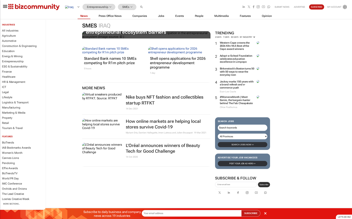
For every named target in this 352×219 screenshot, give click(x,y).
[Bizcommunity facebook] (253, 7)
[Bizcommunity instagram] (258, 7)
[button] (142, 7)
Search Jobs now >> (242, 144)
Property (7, 117)
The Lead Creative (13, 194)
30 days (234, 37)
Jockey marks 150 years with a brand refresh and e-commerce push (237, 84)
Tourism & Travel (12, 128)
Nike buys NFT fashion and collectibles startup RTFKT (164, 100)
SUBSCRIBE (250, 213)
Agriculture (9, 35)
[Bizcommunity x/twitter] (249, 7)
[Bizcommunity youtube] (263, 7)
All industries (10, 30)
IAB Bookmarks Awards (16, 147)
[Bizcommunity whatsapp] (269, 7)
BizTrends (8, 142)
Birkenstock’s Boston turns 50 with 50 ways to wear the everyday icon (237, 71)
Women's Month (12, 152)
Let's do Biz (344, 217)
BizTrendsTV (9, 173)
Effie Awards (10, 168)
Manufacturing (11, 107)
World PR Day (10, 178)
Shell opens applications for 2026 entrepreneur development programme (178, 62)
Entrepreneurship (12, 61)
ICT (4, 87)
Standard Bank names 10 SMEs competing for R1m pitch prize (110, 60)
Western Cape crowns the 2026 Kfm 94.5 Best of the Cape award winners (235, 45)
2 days (218, 37)
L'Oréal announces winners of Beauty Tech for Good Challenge (163, 148)
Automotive (9, 41)
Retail (5, 123)
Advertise (299, 7)
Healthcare (8, 76)
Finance (7, 71)
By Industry (246, 37)
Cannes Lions (10, 158)
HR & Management (13, 82)
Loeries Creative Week (15, 199)
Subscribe (263, 184)
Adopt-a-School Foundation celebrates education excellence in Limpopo (236, 58)
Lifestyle (7, 97)
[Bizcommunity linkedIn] (243, 7)
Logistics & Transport (15, 102)
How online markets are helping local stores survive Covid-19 (163, 124)
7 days (226, 37)
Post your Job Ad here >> (242, 163)
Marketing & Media (13, 112)
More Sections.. (11, 204)
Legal (5, 92)
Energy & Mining (12, 56)
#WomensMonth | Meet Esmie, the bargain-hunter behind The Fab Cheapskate (236, 100)
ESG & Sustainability (14, 66)
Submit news (282, 7)
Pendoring (8, 163)
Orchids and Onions (14, 188)
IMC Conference (12, 183)
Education (8, 51)
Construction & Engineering (19, 46)
